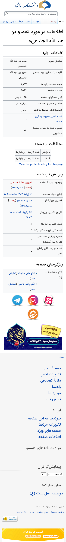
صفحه (62, 22)
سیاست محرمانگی (57, 512)
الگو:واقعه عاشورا (26, 284)
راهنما (56, 387)
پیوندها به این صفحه (44, 418)
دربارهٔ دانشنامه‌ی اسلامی (38, 512)
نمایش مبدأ (24, 22)
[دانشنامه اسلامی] (33, 5)
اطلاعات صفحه (49, 437)
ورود (61, 357)
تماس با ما (52, 399)
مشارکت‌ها (17, 188)
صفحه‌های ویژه (49, 431)
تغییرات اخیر (51, 374)
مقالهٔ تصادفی (50, 380)
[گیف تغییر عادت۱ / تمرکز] (33, 535)
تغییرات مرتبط (50, 425)
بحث (28, 188)
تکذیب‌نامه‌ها (22, 512)
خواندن (36, 22)
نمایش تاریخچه (8, 22)
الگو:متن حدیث (26, 273)
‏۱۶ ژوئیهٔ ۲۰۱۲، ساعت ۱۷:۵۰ (18, 194)
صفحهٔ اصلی (51, 368)
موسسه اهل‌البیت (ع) (46, 493)
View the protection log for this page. (40, 164)
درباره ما (54, 393)
